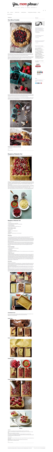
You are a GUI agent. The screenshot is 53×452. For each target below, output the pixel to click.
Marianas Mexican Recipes (38, 54)
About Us (11, 12)
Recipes (39, 12)
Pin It (8, 149)
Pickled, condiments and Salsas (39, 55)
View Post (9, 442)
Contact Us (39, 448)
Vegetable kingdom (40, 58)
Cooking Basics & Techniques (32, 12)
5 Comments (11, 442)
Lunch (36, 53)
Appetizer (39, 48)
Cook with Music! (9, 14)
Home (8, 12)
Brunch (36, 49)
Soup (36, 58)
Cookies (41, 49)
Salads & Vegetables (39, 57)
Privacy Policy (35, 448)
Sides (40, 57)
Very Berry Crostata (13, 20)
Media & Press (17, 12)
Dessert (38, 50)
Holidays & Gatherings (39, 52)
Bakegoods (37, 48)
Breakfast (41, 48)
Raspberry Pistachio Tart (15, 154)
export (42, 51)
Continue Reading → (10, 148)
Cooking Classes (23, 12)
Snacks (43, 57)
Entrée (40, 51)
